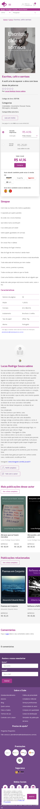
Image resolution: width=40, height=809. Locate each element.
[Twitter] (5, 787)
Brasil (3, 9)
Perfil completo (10, 468)
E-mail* (4, 670)
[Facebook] (12, 787)
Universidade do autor (30, 706)
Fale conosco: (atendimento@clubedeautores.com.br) (18, 735)
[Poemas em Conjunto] (13, 585)
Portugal (9, 9)
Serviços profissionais (30, 703)
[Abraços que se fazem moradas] (13, 514)
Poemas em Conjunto (9, 606)
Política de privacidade (30, 695)
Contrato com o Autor (8, 717)
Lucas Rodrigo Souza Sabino (10, 540)
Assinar (7, 681)
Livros (11, 20)
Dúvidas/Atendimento (8, 695)
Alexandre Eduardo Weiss (9, 609)
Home (5, 20)
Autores (3, 699)
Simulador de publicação (31, 719)
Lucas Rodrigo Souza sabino (15, 91)
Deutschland (22, 9)
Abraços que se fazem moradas (10, 536)
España (15, 9)
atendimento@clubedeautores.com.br (12, 332)
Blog (2, 703)
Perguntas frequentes (8, 731)
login (7, 634)
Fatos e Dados (6, 710)
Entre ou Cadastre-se (28, 4)
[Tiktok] (26, 787)
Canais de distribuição (30, 714)
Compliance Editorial (29, 699)
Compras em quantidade (31, 710)
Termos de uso (6, 714)
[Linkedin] (33, 787)
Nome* (4, 662)
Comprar (20, 165)
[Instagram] (19, 787)
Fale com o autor (11, 474)
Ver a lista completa (10, 491)
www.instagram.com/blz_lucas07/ (19, 462)
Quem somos (5, 706)
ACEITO (31, 797)
